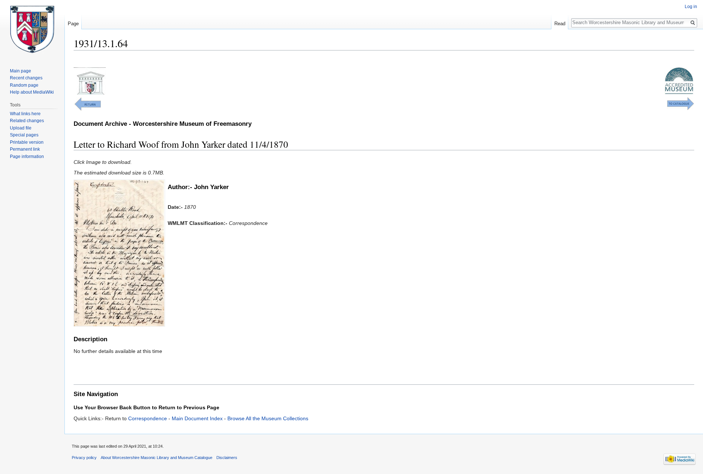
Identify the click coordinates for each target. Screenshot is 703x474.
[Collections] (680, 103)
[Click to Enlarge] (119, 252)
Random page (24, 85)
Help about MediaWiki (32, 92)
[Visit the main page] (32, 29)
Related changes (27, 120)
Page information (27, 156)
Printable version (27, 142)
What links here (25, 113)
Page (73, 23)
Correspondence (147, 418)
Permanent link (25, 149)
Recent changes (26, 77)
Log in (691, 6)
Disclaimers (226, 457)
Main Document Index (197, 418)
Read (559, 23)
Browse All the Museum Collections (267, 418)
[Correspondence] (87, 103)
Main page (20, 71)
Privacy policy (84, 457)
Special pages (24, 135)
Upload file (20, 128)
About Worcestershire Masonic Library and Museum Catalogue (156, 457)
